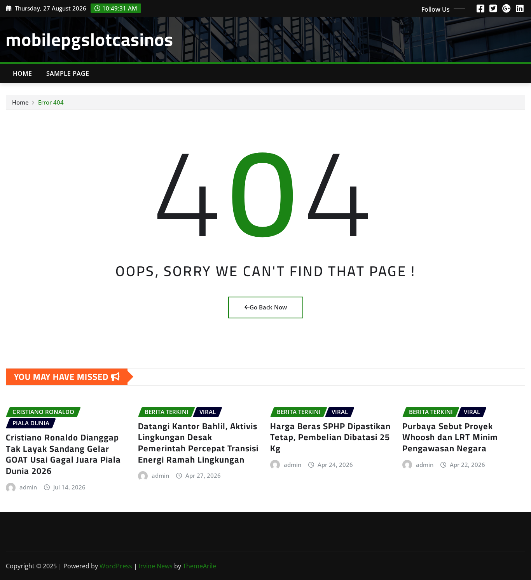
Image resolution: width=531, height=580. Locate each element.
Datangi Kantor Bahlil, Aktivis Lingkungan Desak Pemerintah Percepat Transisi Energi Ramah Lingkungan (198, 443)
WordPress (116, 566)
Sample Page (67, 73)
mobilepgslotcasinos (89, 39)
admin (28, 487)
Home (22, 73)
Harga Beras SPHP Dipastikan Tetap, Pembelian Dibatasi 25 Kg (330, 437)
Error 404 (51, 102)
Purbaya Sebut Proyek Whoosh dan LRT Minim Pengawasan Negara (450, 437)
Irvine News (156, 566)
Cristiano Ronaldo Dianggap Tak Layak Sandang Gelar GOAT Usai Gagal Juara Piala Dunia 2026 (63, 454)
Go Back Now (268, 307)
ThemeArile (199, 566)
